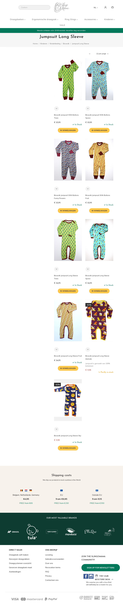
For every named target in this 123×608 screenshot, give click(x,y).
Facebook (85, 576)
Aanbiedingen (15, 571)
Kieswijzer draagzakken (19, 559)
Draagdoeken (17, 19)
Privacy (48, 576)
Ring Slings (71, 19)
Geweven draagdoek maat (20, 567)
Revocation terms (52, 567)
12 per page (101, 54)
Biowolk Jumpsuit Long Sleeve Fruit (68, 356)
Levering (49, 555)
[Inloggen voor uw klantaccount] (106, 7)
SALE (62, 25)
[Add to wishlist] (56, 108)
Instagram (91, 576)
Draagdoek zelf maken (18, 555)
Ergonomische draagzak (44, 19)
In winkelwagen (68, 130)
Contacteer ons (51, 580)
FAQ (47, 571)
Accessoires (90, 19)
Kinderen (109, 19)
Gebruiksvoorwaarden (54, 559)
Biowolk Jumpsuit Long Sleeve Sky (67, 436)
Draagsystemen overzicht (20, 563)
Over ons (49, 563)
